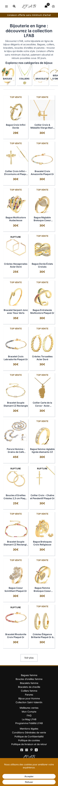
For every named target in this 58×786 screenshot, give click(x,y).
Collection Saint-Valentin (29, 702)
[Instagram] (26, 749)
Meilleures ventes (29, 707)
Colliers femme (29, 690)
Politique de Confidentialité (29, 736)
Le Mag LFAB (29, 719)
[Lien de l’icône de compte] (53, 6)
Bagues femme (29, 675)
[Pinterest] (31, 749)
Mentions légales (29, 728)
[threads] (36, 749)
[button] (14, 6)
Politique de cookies (29, 740)
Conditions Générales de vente (29, 732)
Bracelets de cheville (29, 687)
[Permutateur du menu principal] (6, 6)
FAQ (29, 715)
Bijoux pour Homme (29, 698)
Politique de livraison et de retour (29, 744)
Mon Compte (29, 711)
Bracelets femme (29, 683)
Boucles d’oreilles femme (29, 679)
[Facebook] (21, 749)
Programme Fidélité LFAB (29, 723)
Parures (29, 694)
